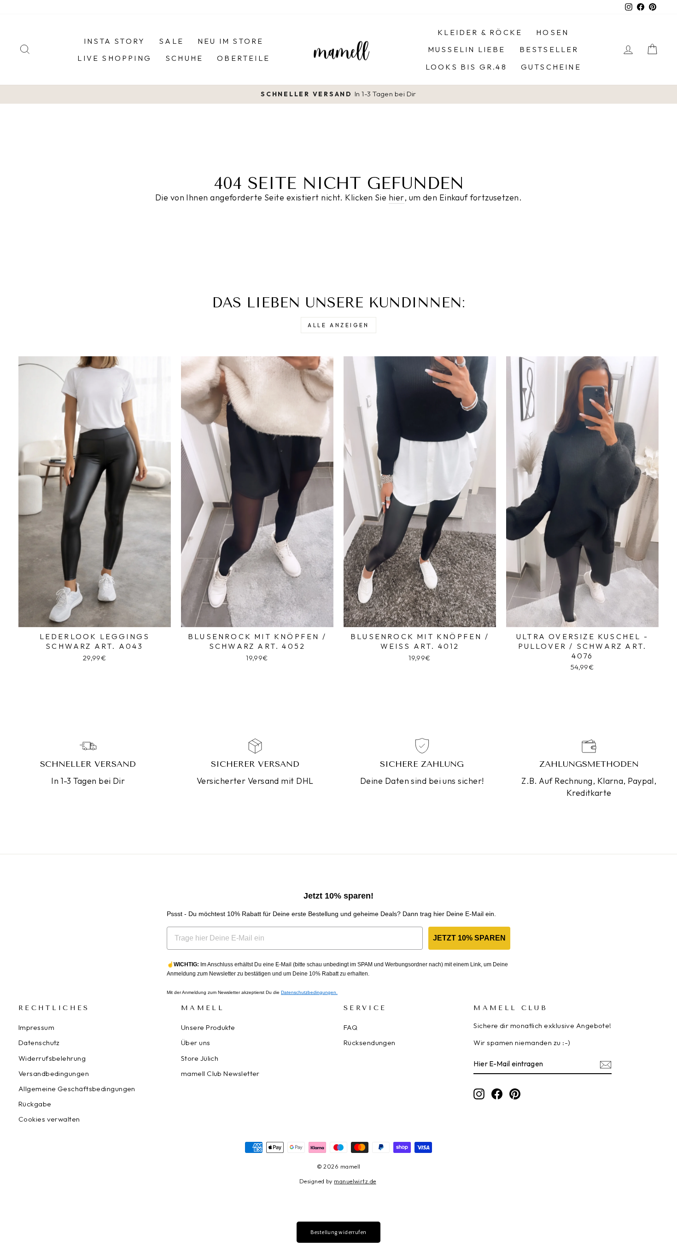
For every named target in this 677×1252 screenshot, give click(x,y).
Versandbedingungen (53, 1073)
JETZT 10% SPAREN (469, 938)
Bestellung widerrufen (338, 1231)
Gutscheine (551, 66)
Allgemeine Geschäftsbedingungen (76, 1088)
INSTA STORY (114, 41)
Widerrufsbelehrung (52, 1058)
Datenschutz (39, 1042)
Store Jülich (199, 1058)
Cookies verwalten (49, 1119)
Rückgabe (35, 1103)
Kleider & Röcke (480, 32)
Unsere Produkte (208, 1027)
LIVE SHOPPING (114, 58)
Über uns (195, 1042)
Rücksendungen (370, 1042)
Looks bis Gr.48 (466, 66)
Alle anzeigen (338, 325)
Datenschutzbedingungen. (309, 992)
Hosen (552, 32)
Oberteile (243, 58)
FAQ (350, 1027)
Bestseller (549, 49)
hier (396, 197)
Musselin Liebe (467, 49)
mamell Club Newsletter (220, 1073)
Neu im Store (230, 41)
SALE (171, 41)
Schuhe (184, 58)
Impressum (36, 1027)
